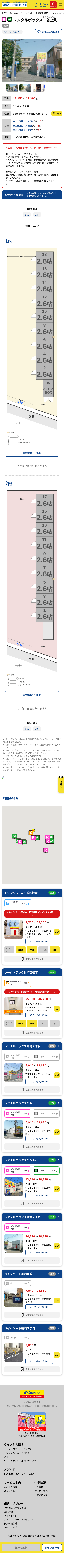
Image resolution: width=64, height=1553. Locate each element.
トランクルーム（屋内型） (17, 1452)
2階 (37, 214)
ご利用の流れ (10, 1486)
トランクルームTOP (11, 13)
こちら (17, 770)
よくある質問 (10, 1490)
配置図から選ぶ (32, 453)
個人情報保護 (10, 1523)
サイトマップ (10, 1527)
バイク (7, 1456)
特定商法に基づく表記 (15, 1507)
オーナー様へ (41, 1490)
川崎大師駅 (29, 121)
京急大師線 (18, 121)
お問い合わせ (51, 1547)
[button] (35, 838)
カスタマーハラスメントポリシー (20, 1519)
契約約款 (8, 1511)
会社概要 (38, 1486)
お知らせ (61, 783)
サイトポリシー (11, 1515)
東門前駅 (28, 125)
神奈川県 (28, 13)
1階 (27, 214)
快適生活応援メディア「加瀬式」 (20, 1473)
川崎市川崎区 (42, 13)
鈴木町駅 (28, 130)
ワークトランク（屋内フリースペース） (23, 1460)
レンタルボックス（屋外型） (18, 1448)
